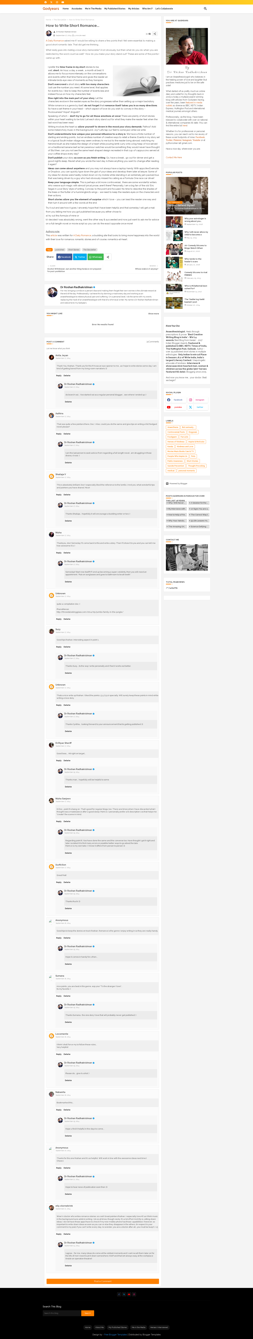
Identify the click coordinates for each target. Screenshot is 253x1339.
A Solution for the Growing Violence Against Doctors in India (200, 503)
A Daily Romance (55, 40)
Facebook (66, 257)
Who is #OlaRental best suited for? (195, 287)
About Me (99, 1327)
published (59, 250)
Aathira (59, 413)
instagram (200, 400)
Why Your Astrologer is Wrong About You (177, 521)
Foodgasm (172, 437)
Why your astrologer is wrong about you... (195, 219)
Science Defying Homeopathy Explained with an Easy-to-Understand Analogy (200, 526)
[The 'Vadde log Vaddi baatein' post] (174, 303)
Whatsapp (97, 257)
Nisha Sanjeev (63, 798)
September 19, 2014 (71, 772)
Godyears (51, 8)
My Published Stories (114, 8)
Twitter (81, 257)
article (54, 235)
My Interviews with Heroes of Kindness (177, 509)
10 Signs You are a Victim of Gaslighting (200, 509)
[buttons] (45, 2)
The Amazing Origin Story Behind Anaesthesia (177, 526)
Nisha (58, 532)
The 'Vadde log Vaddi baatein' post (194, 300)
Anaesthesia (172, 427)
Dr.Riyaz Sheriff (63, 743)
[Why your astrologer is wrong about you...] (174, 222)
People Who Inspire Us (177, 456)
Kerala (170, 447)
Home (66, 8)
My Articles (133, 8)
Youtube (196, 140)
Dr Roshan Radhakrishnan (76, 287)
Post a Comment (102, 1281)
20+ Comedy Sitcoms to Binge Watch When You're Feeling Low (195, 248)
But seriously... (188, 427)
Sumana (59, 976)
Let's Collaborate (164, 8)
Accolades (77, 8)
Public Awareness (175, 461)
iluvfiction (60, 864)
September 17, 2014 (63, 358)
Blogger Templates (152, 1334)
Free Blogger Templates (115, 1334)
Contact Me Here (174, 157)
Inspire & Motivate (196, 442)
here (185, 125)
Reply (58, 375)
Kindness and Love (185, 447)
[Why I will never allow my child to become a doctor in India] (174, 235)
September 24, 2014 (71, 1246)
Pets (193, 456)
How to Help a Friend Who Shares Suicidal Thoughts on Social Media (177, 515)
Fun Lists (184, 437)
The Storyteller (60, 20)
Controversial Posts (176, 432)
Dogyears (193, 432)
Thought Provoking (196, 466)
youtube (178, 407)
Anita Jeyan (61, 355)
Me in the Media (93, 8)
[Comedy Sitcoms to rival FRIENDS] (174, 276)
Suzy (57, 629)
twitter (200, 407)
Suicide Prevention (175, 466)
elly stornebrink (64, 1206)
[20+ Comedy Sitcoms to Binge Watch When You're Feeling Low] (174, 249)
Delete (67, 375)
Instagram (187, 140)
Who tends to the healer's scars (192, 260)
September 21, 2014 (71, 1179)
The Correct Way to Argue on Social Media (200, 515)
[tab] (65, 9)
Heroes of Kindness (175, 442)
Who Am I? (147, 8)
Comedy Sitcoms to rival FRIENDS (195, 273)
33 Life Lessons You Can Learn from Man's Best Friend (200, 521)
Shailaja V (60, 474)
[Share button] (107, 257)
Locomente (61, 1034)
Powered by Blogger (178, 483)
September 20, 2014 (63, 1151)
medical (171, 471)
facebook (178, 400)
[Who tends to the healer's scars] (174, 262)
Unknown (60, 593)
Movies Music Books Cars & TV (180, 451)
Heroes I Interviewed (159, 1327)
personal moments (186, 471)
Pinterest (177, 140)
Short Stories (73, 250)
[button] (205, 9)
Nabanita (60, 1092)
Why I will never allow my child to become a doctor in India (196, 234)
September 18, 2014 (63, 923)
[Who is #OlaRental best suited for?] (174, 289)
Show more (153, 314)
